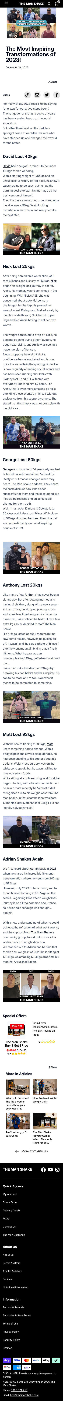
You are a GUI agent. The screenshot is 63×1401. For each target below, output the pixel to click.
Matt (50, 744)
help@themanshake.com (24, 1394)
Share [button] (54, 81)
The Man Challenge (14, 1234)
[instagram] (57, 1170)
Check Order (10, 1202)
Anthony (31, 594)
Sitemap (7, 1347)
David (6, 166)
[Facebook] (56, 94)
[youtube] (50, 1170)
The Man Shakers (42, 932)
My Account (10, 1194)
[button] (6, 4)
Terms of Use (10, 1323)
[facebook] (43, 1170)
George (8, 469)
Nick (54, 281)
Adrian (34, 868)
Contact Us (9, 1226)
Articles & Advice (12, 1271)
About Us (8, 1254)
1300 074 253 (19, 1390)
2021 (53, 868)
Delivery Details (11, 1210)
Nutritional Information (15, 1287)
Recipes (7, 1279)
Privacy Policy (11, 1331)
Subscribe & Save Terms (17, 1315)
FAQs (6, 1218)
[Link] (27, 94)
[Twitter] (46, 94)
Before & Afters (11, 1262)
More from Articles (35, 1151)
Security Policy (11, 1339)
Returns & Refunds (13, 1307)
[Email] (37, 94)
